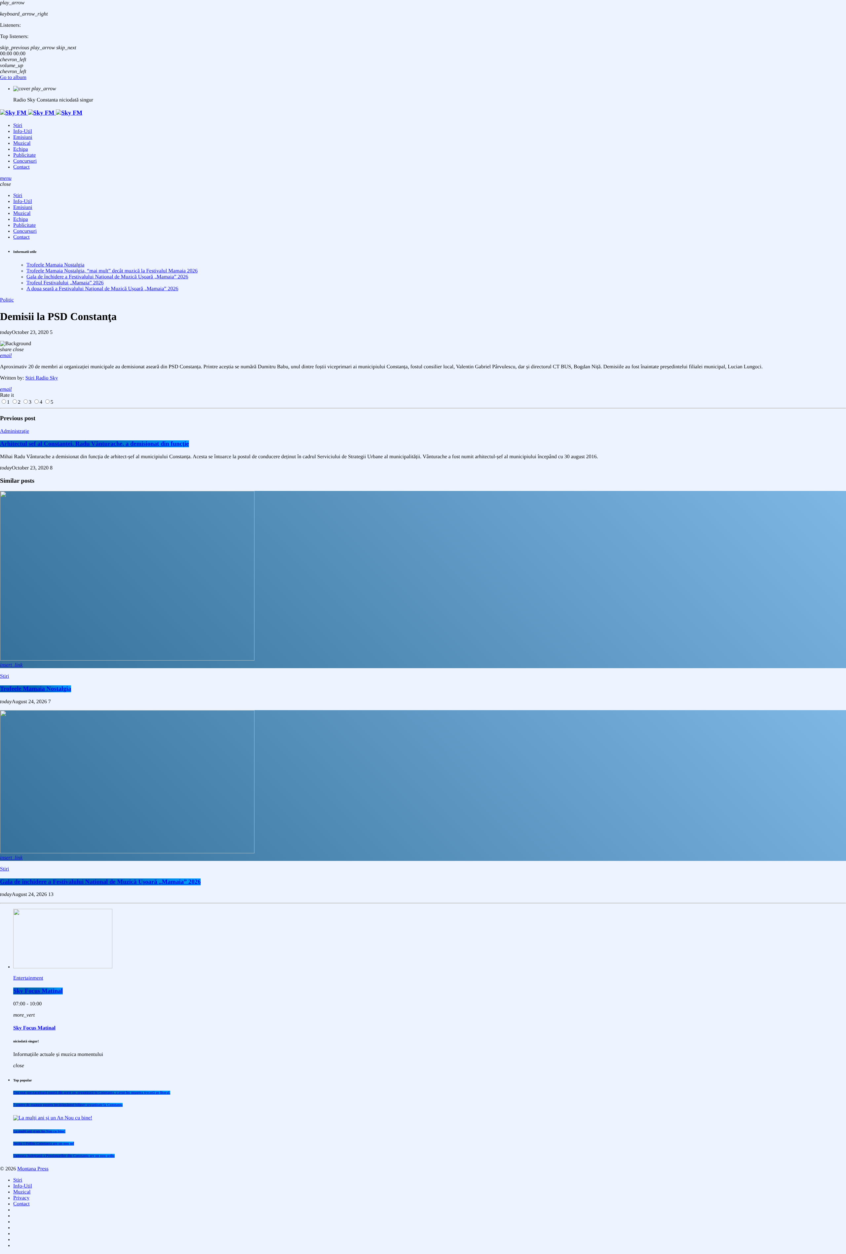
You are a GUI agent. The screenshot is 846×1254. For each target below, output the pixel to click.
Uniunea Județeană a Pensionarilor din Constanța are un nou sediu (64, 1156)
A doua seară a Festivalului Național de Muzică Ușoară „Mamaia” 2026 (102, 289)
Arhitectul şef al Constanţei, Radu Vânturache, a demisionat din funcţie (94, 443)
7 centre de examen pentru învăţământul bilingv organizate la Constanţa (68, 1105)
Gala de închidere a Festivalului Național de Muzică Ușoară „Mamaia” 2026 (107, 277)
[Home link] (41, 112)
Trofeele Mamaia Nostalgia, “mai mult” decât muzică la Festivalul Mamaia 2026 (112, 271)
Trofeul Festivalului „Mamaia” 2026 (65, 283)
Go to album (13, 77)
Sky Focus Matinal (38, 991)
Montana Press (33, 1169)
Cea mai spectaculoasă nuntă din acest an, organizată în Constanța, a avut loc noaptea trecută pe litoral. (91, 1093)
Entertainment (28, 978)
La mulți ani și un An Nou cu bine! (39, 1131)
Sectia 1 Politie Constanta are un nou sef (43, 1144)
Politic (7, 300)
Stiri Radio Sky (41, 378)
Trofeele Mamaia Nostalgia (55, 265)
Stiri (4, 676)
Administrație (14, 431)
